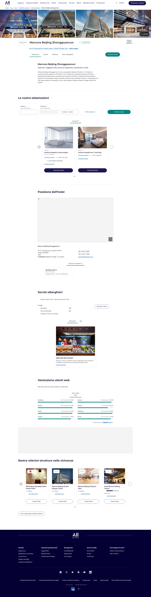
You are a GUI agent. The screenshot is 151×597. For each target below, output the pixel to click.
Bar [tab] (81, 321)
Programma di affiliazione (25, 562)
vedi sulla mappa (33, 493)
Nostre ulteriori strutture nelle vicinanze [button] (45, 460)
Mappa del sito (68, 553)
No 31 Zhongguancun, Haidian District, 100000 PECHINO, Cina (48, 48)
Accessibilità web (68, 551)
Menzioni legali (104, 580)
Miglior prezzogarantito (129, 42)
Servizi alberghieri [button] (50, 292)
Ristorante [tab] (72, 321)
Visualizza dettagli (61, 365)
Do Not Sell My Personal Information (121, 580)
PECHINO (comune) (24, 8)
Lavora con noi (22, 556)
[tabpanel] (75, 151)
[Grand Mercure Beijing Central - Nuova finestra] (114, 476)
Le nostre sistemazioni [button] (33, 98)
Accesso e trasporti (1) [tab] (75, 263)
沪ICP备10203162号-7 (81, 584)
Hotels (7, 8)
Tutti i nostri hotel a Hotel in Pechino (31, 514)
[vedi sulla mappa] (75, 220)
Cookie (95, 580)
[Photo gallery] (75, 24)
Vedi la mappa (73, 48)
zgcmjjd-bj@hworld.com (85, 257)
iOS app (89, 553)
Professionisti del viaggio (48, 556)
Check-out (45, 107)
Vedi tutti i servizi (102, 306)
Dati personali (86, 580)
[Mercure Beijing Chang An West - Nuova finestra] (88, 476)
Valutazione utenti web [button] (54, 380)
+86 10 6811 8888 (83, 251)
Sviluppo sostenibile (23, 559)
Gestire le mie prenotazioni (117, 551)
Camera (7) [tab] (75, 121)
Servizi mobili (90, 551)
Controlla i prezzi (112, 54)
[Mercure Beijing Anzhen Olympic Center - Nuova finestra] (62, 476)
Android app (90, 556)
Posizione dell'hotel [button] (51, 192)
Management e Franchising (25, 553)
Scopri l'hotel (36, 501)
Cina (16, 8)
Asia (11, 8)
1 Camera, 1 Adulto (67, 112)
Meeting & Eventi (45, 553)
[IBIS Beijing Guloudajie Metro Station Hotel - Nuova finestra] (36, 476)
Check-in (25, 107)
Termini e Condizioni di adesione (70, 580)
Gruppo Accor (22, 551)
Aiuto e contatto (114, 553)
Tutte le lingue (67, 556)
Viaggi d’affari (45, 551)
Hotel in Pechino (35, 8)
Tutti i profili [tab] (75, 394)
